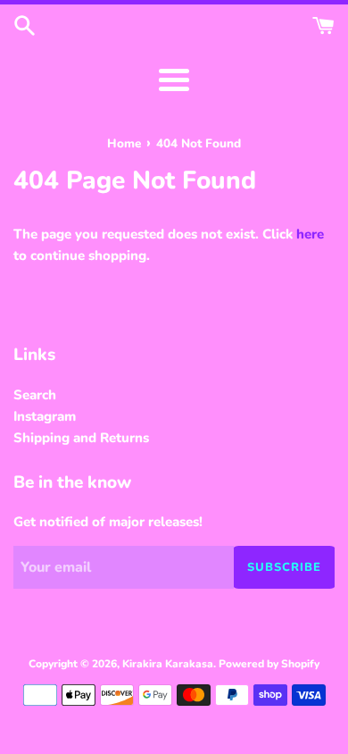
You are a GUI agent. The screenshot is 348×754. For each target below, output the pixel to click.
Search (34, 395)
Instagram (44, 416)
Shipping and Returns (81, 438)
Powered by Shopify (269, 664)
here (310, 234)
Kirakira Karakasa (167, 664)
